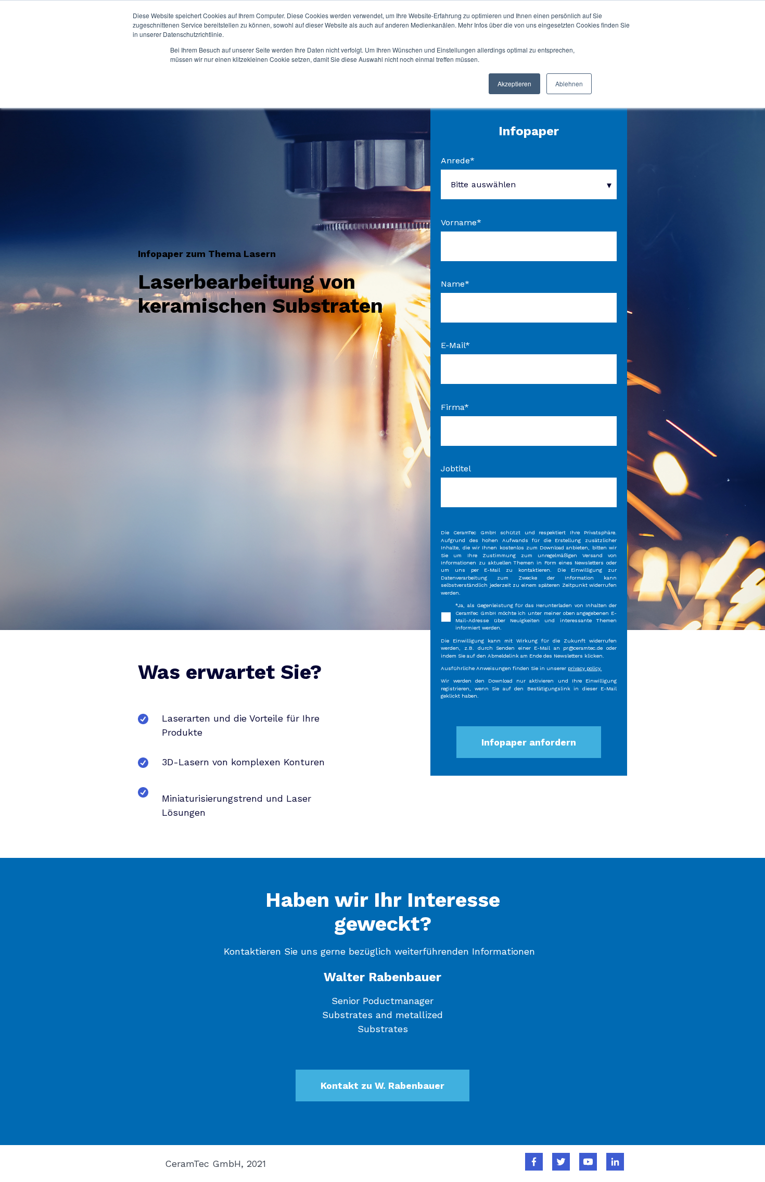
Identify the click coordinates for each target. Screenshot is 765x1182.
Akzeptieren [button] (514, 83)
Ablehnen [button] (569, 83)
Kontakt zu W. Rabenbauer (382, 1085)
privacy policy (584, 668)
